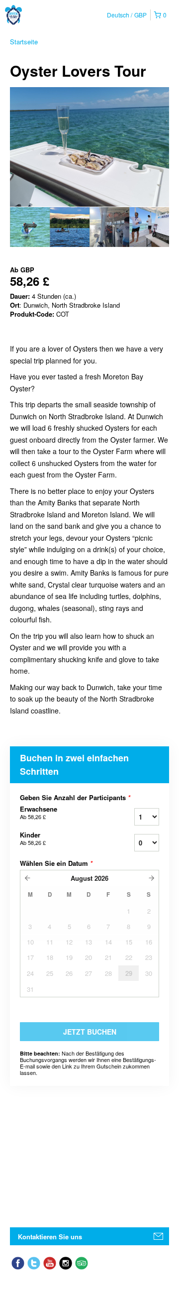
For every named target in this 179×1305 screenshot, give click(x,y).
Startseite (24, 41)
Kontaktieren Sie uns (50, 1236)
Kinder (33, 838)
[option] (30, 227)
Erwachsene (38, 813)
